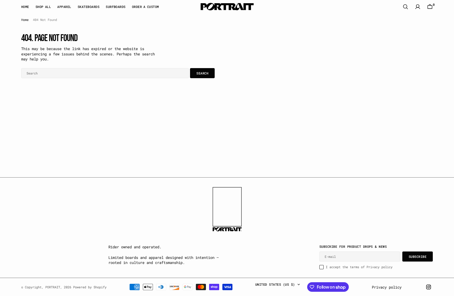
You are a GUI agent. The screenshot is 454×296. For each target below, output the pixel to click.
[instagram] (428, 287)
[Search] (405, 7)
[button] (418, 7)
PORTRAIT (52, 287)
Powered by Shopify (90, 287)
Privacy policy (387, 287)
